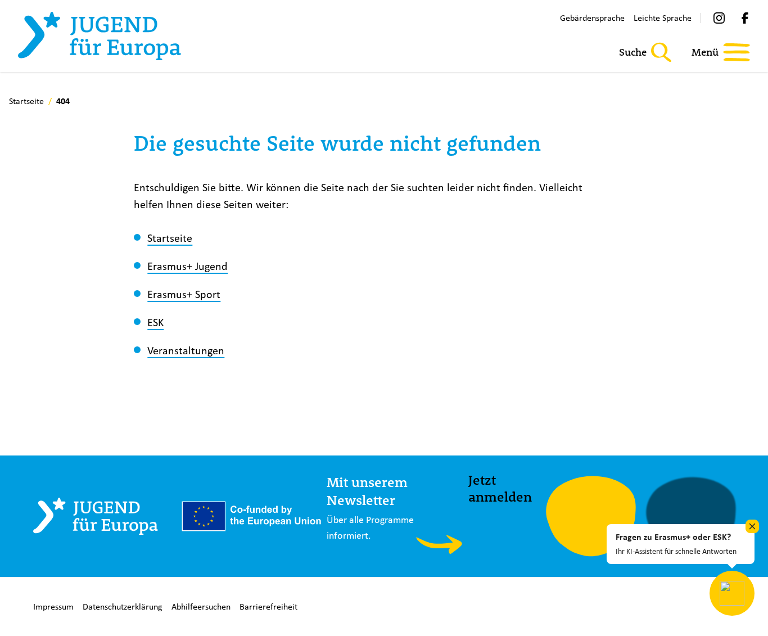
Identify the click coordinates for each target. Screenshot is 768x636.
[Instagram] (719, 18)
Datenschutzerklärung (122, 606)
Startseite (169, 237)
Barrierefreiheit (268, 606)
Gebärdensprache (592, 18)
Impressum (53, 606)
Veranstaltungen (185, 350)
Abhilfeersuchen (201, 606)
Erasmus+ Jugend (187, 265)
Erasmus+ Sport (183, 293)
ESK (155, 322)
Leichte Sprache (663, 18)
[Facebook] (745, 18)
